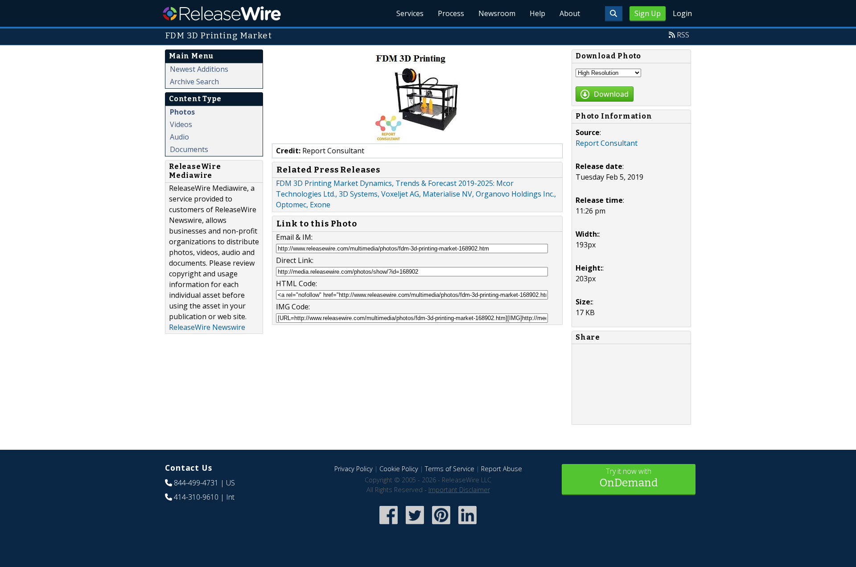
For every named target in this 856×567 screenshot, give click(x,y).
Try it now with (629, 477)
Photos (182, 112)
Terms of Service (449, 468)
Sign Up (647, 13)
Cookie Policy (398, 468)
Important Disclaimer (459, 489)
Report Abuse (501, 468)
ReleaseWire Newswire (207, 327)
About (570, 13)
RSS (683, 35)
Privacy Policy (353, 468)
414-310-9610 (196, 497)
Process (451, 13)
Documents (189, 149)
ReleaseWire (221, 13)
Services (410, 13)
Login (682, 13)
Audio (179, 137)
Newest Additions (199, 69)
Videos (181, 124)
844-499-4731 (196, 483)
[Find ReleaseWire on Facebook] (388, 525)
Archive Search (194, 81)
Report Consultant (607, 143)
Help (537, 13)
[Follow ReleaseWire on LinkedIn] (467, 525)
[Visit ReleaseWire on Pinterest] (441, 525)
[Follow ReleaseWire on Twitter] (415, 525)
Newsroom (496, 13)
